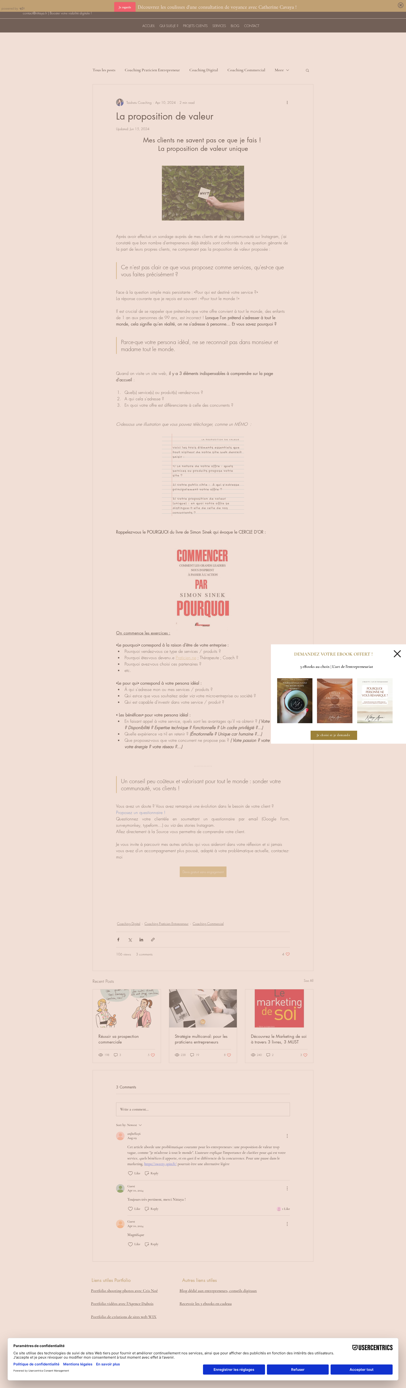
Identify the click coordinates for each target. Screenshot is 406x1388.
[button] (397, 653)
